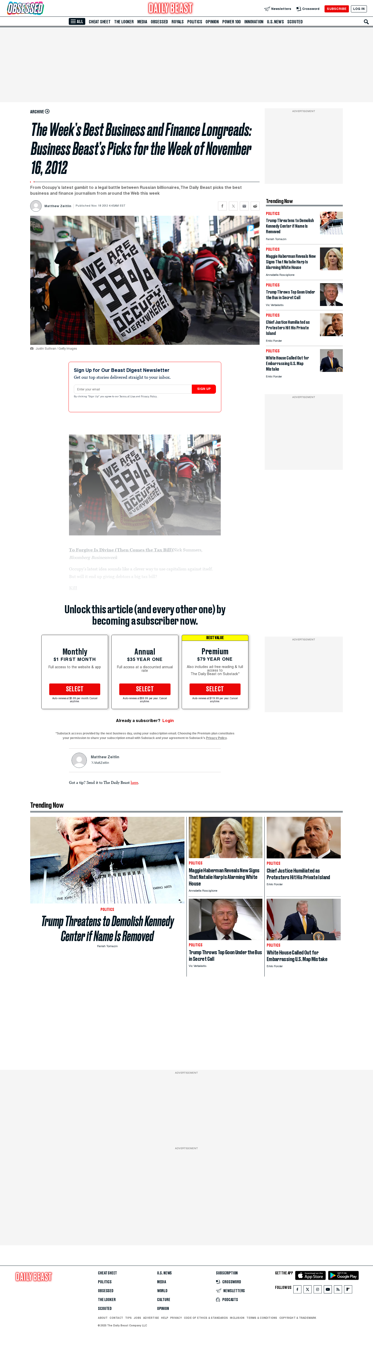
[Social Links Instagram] (318, 1290)
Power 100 (231, 22)
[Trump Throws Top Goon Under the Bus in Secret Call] (331, 304)
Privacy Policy (149, 396)
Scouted (295, 22)
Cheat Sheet (100, 22)
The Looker (124, 22)
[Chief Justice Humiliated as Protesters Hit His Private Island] (331, 335)
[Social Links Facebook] (297, 1290)
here (134, 782)
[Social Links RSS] (338, 1290)
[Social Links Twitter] (307, 1290)
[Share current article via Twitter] (233, 206)
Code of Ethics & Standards (206, 1317)
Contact (116, 1317)
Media (142, 22)
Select (75, 689)
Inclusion (237, 1317)
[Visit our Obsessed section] (41, 8)
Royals (178, 22)
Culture (163, 1300)
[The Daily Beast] (171, 8)
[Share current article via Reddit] (255, 206)
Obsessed (159, 22)
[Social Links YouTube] (328, 1290)
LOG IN (359, 9)
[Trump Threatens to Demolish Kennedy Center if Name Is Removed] (331, 233)
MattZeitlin (101, 763)
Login (168, 720)
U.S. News (275, 22)
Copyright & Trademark (297, 1317)
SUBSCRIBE (336, 9)
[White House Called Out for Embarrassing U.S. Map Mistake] (331, 370)
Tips (128, 1317)
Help (164, 1317)
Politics (194, 22)
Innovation (253, 22)
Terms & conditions (261, 1317)
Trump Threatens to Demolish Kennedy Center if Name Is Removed (107, 928)
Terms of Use (128, 396)
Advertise (151, 1317)
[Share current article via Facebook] (222, 206)
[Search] (366, 21)
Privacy (176, 1317)
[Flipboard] (348, 1290)
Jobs (137, 1317)
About (103, 1317)
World (162, 1291)
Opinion (212, 22)
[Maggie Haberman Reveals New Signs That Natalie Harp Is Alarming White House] (331, 269)
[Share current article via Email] (244, 206)
